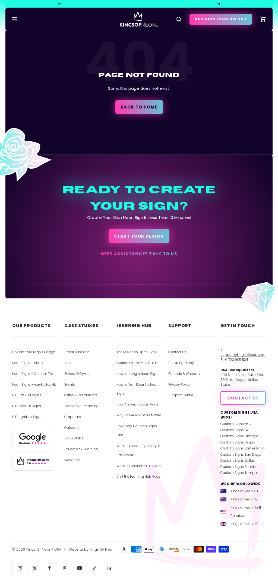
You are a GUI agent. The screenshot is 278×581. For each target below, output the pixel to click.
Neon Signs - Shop (27, 362)
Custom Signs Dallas (237, 460)
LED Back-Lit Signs (26, 395)
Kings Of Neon (102, 549)
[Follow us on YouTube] (79, 568)
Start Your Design (139, 236)
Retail (68, 362)
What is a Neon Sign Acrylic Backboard (138, 450)
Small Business (77, 352)
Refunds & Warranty (184, 373)
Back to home (139, 107)
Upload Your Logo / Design (33, 352)
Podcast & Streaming (81, 406)
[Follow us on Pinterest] (64, 568)
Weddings (72, 460)
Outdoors (72, 427)
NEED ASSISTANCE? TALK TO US (139, 254)
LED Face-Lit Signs (26, 406)
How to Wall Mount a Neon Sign (137, 389)
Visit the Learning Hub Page (138, 476)
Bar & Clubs (73, 438)
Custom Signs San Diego (240, 454)
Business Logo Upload (221, 19)
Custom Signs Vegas (237, 442)
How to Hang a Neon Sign (136, 373)
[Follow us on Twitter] (34, 568)
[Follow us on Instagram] (19, 568)
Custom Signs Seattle (238, 466)
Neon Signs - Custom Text (33, 373)
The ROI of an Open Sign (136, 352)
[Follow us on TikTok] (94, 568)
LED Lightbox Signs (27, 416)
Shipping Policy (181, 362)
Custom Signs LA (234, 430)
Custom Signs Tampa (238, 472)
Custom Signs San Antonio (242, 448)
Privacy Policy (179, 384)
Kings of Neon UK (244, 523)
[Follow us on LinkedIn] (109, 568)
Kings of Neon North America (246, 511)
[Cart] (263, 19)
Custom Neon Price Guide (137, 362)
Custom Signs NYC (235, 424)
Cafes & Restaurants (80, 395)
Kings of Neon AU (244, 491)
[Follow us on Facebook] (49, 568)
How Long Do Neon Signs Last (136, 431)
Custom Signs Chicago (239, 436)
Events (69, 384)
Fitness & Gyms (76, 373)
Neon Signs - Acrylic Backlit (34, 384)
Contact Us (177, 352)
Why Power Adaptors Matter (138, 415)
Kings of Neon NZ (244, 499)
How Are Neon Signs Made (137, 404)
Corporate (72, 416)
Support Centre (180, 395)
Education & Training (81, 449)
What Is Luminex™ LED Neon (138, 466)
